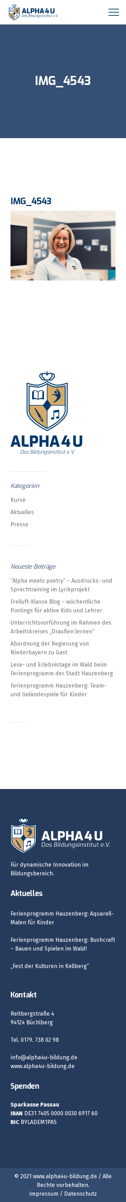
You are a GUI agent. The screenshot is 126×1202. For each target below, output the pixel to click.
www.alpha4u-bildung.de (42, 1066)
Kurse (18, 500)
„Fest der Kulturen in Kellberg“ (49, 966)
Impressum (43, 1193)
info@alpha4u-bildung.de (43, 1057)
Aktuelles (22, 512)
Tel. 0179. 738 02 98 (34, 1040)
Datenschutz (80, 1193)
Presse (19, 524)
